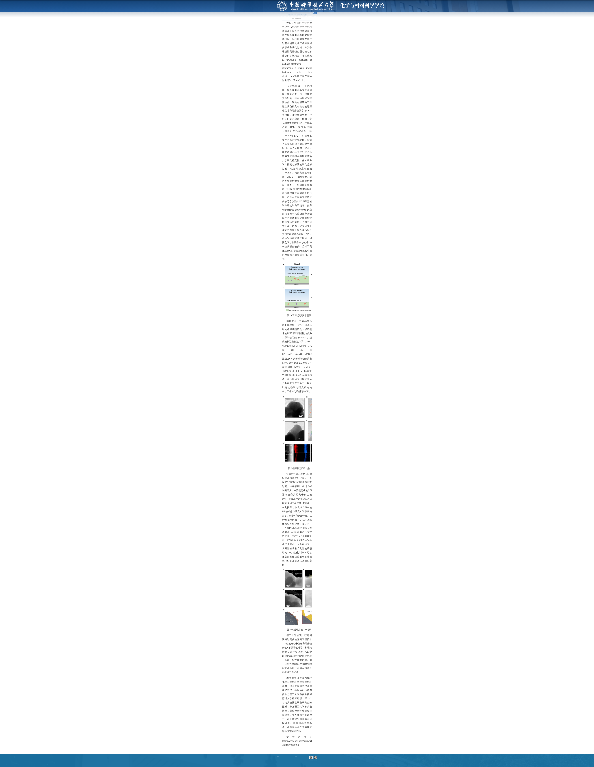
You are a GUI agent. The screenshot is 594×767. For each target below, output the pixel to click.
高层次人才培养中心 (310, 16)
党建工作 (295, 16)
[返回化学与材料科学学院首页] (330, 1)
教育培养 (292, 16)
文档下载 (315, 16)
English (310, 13)
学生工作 (299, 16)
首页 (278, 16)
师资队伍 (288, 16)
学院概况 (281, 16)
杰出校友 (306, 16)
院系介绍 (285, 16)
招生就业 (302, 16)
